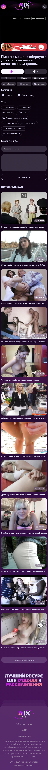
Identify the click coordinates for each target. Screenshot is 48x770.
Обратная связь (24, 724)
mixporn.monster (29, 761)
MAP (24, 730)
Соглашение (24, 735)
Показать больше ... (24, 659)
